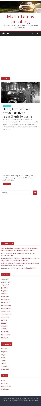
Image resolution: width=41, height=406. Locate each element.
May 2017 (4, 291)
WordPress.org (5, 389)
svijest (35, 127)
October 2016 (5, 311)
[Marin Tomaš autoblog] (20, 7)
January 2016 (5, 338)
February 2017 (5, 299)
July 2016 (4, 320)
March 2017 (5, 297)
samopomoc (20, 127)
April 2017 (4, 294)
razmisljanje (28, 124)
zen (9, 129)
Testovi (3, 363)
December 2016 (6, 305)
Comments (6, 386)
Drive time (4, 349)
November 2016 (6, 308)
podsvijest (15, 124)
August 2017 (5, 285)
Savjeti (3, 355)
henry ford (22, 122)
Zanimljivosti (7, 106)
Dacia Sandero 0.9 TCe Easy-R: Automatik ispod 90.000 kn (19, 268)
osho (10, 124)
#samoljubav (6, 122)
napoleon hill (34, 122)
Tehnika (3, 360)
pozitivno (21, 124)
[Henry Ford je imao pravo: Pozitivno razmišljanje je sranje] (20, 83)
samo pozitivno (12, 127)
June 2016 (4, 323)
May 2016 (4, 326)
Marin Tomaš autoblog (20, 18)
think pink (5, 129)
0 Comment (26, 119)
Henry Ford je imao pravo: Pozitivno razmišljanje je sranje (17, 112)
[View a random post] (38, 33)
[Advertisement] (20, 55)
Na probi (4, 352)
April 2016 (4, 329)
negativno (5, 124)
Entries (4, 383)
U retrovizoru (5, 366)
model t (28, 122)
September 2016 (6, 314)
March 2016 (5, 332)
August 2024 (5, 279)
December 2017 (6, 282)
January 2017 (5, 302)
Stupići (3, 357)
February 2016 (5, 335)
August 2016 (5, 317)
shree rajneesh (29, 127)
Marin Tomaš (16, 119)
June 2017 (4, 288)
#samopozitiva (14, 122)
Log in (3, 380)
